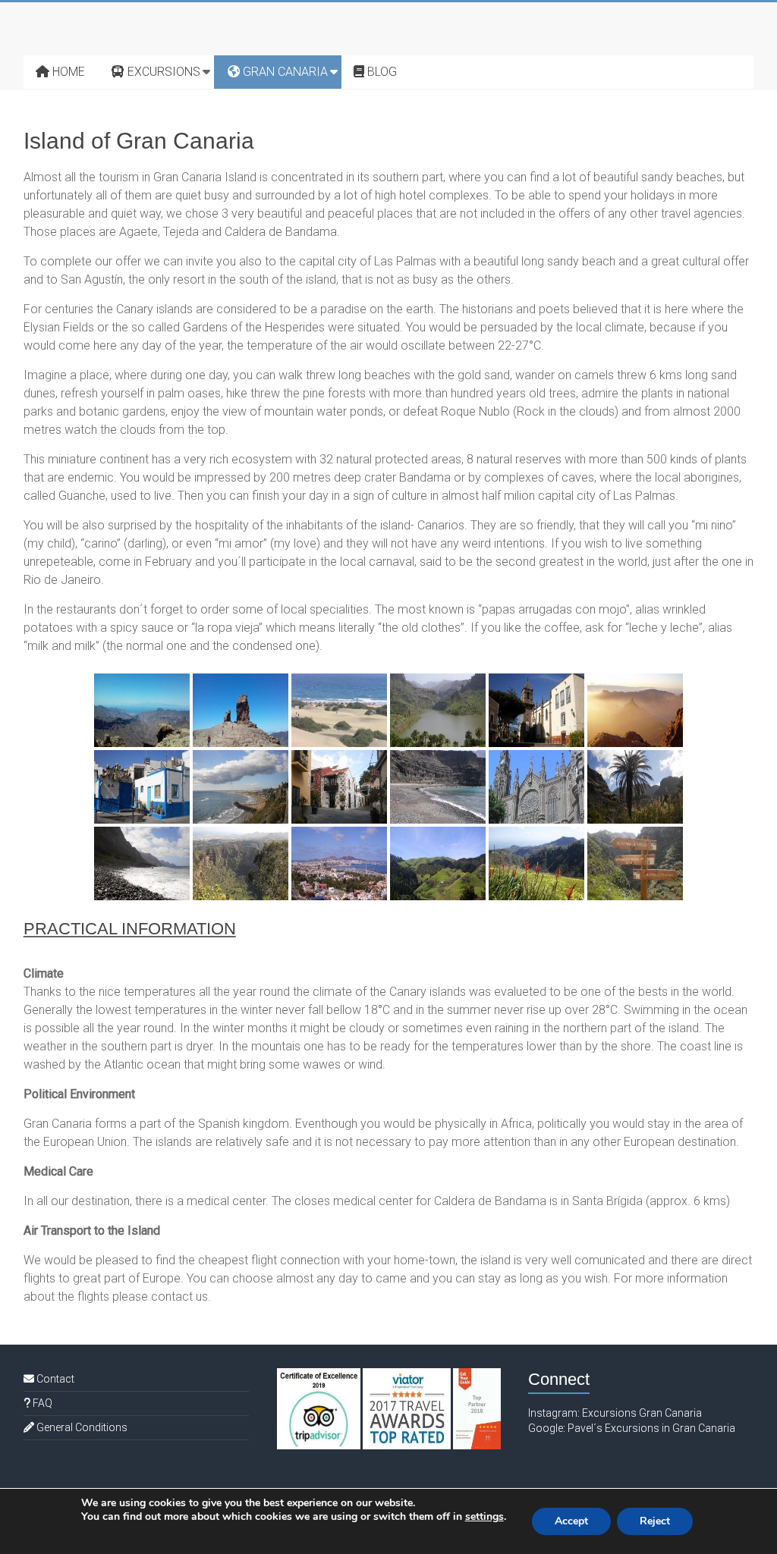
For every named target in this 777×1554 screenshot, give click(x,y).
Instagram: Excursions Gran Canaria (615, 1413)
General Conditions (80, 1427)
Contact (54, 1379)
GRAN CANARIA (284, 71)
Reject (655, 1521)
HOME (67, 71)
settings (484, 1517)
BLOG (380, 71)
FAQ (41, 1403)
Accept (571, 1521)
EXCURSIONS (162, 71)
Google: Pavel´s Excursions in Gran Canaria (631, 1428)
